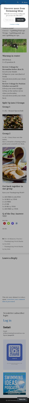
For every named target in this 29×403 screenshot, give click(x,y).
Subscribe (20, 20)
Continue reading (14, 24)
